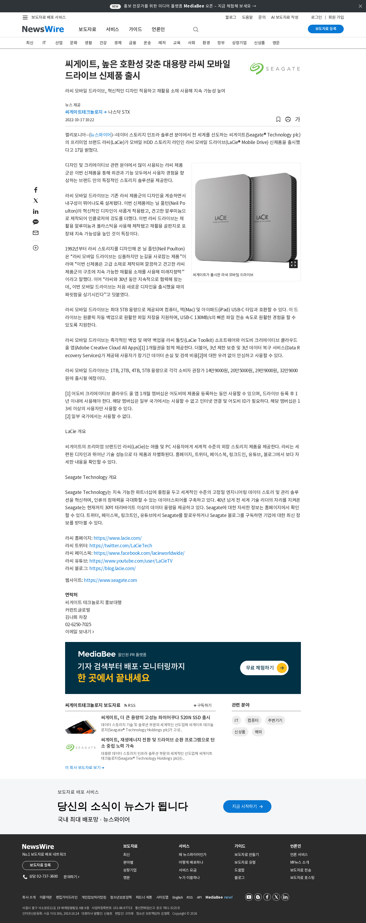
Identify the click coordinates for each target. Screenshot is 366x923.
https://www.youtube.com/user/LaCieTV (130, 561)
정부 (221, 42)
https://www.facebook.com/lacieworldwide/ (139, 553)
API (199, 897)
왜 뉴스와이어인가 (193, 854)
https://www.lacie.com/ (118, 538)
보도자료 (87, 29)
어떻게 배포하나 (191, 862)
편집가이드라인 (67, 897)
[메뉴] (26, 17)
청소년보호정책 (121, 897)
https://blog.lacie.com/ (112, 568)
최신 (29, 42)
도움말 (247, 17)
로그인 (316, 17)
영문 (276, 42)
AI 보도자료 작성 (284, 17)
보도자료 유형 (245, 862)
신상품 (259, 42)
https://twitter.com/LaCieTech (120, 546)
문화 (73, 42)
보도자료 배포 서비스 (48, 17)
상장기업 (239, 42)
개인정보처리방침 (93, 897)
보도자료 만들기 (246, 854)
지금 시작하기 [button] (244, 806)
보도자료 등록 (326, 28)
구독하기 (204, 705)
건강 (103, 42)
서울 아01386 (53, 913)
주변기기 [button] (275, 720)
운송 (147, 42)
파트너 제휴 (144, 897)
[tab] (149, 846)
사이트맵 (162, 897)
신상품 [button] (239, 731)
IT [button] (236, 720)
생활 (88, 42)
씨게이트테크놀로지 (86, 112)
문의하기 (71, 876)
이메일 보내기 (79, 632)
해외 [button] (258, 731)
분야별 (128, 862)
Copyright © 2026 (184, 913)
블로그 (230, 17)
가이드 (135, 29)
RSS (132, 705)
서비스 (112, 29)
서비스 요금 (187, 870)
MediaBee (214, 897)
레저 (162, 42)
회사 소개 (29, 897)
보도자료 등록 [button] (40, 865)
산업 (58, 42)
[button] (278, 119)
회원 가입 (336, 17)
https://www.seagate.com (110, 580)
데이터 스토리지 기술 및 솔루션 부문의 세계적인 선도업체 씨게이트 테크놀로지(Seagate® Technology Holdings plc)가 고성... (157, 727)
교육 (176, 42)
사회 (191, 42)
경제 (117, 42)
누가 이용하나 (189, 877)
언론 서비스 (299, 854)
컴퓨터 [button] (253, 720)
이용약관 (46, 897)
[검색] (196, 30)
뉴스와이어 (100, 135)
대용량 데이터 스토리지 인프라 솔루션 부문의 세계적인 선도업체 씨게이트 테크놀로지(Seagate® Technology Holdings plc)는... (156, 756)
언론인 (158, 29)
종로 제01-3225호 (168, 908)
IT (44, 42)
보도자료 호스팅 (302, 877)
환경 (206, 42)
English (178, 897)
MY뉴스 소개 (299, 862)
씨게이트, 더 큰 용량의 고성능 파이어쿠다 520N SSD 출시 (155, 718)
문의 (262, 17)
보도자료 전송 (300, 870)
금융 (132, 42)
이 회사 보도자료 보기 (84, 767)
